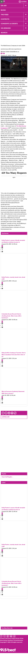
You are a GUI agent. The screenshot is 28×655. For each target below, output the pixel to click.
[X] (6, 413)
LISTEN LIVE (6, 417)
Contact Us (3, 638)
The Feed (4, 14)
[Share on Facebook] (1, 53)
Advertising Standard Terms (8, 640)
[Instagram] (9, 413)
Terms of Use (19, 638)
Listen (23, 1)
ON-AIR (3, 5)
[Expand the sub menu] (25, 5)
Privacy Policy (11, 638)
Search (4, 32)
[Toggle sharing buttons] (2, 246)
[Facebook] (3, 413)
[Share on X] (2, 53)
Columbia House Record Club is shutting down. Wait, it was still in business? (11, 315)
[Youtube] (12, 413)
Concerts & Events (9, 23)
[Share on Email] (4, 53)
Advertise (20, 640)
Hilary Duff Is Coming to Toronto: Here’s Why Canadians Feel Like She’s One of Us (14, 354)
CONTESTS (5, 19)
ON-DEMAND (6, 28)
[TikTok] (15, 413)
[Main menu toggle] (1, 1)
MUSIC (3, 10)
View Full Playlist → (7, 477)
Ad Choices (3, 646)
